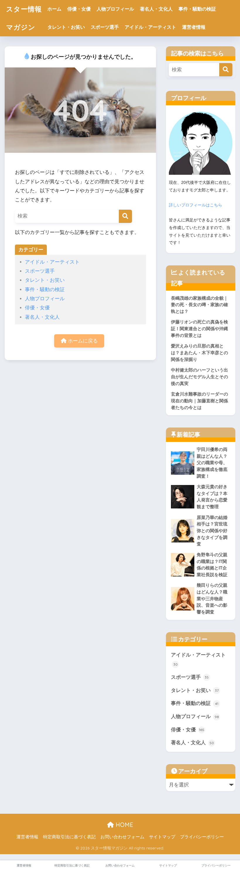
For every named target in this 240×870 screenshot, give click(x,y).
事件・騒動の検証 (197, 8)
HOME (123, 824)
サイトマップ (162, 837)
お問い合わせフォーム (122, 837)
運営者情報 (193, 27)
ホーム (54, 8)
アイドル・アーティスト (150, 27)
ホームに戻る (82, 341)
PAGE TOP (229, 839)
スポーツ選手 (105, 27)
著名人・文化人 (156, 8)
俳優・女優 (79, 8)
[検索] (125, 216)
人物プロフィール (115, 8)
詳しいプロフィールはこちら (195, 205)
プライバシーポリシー (202, 837)
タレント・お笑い (66, 27)
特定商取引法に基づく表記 (69, 837)
